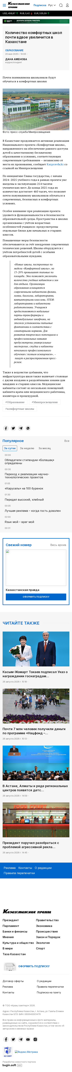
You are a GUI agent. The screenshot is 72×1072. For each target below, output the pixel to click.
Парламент (11, 926)
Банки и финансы (15, 931)
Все (66, 441)
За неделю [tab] (27, 448)
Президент (11, 920)
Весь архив (58, 545)
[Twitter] (13, 428)
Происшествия (47, 931)
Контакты (25, 868)
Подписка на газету (49, 992)
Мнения (8, 937)
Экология (43, 943)
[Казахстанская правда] (19, 5)
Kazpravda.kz (55, 164)
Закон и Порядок (48, 937)
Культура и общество (18, 943)
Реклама (10, 868)
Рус (50, 5)
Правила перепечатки (19, 873)
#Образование (14, 402)
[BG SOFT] (19, 1063)
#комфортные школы (19, 409)
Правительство (47, 920)
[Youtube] (28, 1039)
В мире (8, 948)
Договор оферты (13, 981)
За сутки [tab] (10, 448)
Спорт (40, 948)
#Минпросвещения (45, 402)
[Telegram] (20, 428)
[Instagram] (35, 1039)
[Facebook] (6, 428)
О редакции (43, 868)
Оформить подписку (36, 596)
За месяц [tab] (45, 448)
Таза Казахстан (14, 954)
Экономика (44, 926)
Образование (14, 50)
